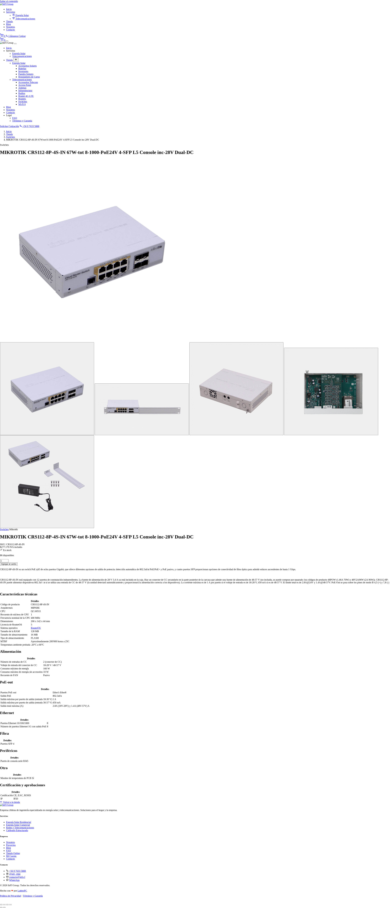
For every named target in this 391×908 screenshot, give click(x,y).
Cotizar (22, 36)
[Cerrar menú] (15, 43)
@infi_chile (14, 874)
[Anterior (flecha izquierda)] (1, 907)
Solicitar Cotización (9, 126)
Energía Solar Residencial (18, 822)
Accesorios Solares (27, 66)
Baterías (22, 68)
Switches (22, 101)
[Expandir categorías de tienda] (15, 60)
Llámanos (13, 36)
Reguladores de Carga (29, 77)
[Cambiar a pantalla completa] (4, 904)
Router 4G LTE (26, 96)
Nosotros (10, 27)
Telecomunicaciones (25, 18)
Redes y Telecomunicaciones (20, 827)
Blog (8, 24)
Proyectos (11, 845)
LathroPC (22, 890)
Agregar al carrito (8, 564)
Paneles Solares (25, 74)
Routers (22, 98)
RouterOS (36, 628)
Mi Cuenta (11, 856)
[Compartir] (7, 904)
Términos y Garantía (22, 120)
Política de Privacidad (10, 896)
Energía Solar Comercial (18, 825)
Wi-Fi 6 (22, 104)
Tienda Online (13, 853)
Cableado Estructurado (17, 830)
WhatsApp (14, 880)
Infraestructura (25, 90)
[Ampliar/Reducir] (1, 904)
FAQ (14, 118)
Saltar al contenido (9, 1)
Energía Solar (22, 15)
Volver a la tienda (11, 802)
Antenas (22, 88)
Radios (21, 93)
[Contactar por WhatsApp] (2, 901)
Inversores (23, 71)
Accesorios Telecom (28, 82)
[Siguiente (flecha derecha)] (4, 907)
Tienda (9, 21)
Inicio (9, 9)
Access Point (24, 85)
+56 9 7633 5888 (30, 126)
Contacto (10, 29)
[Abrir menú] (7, 40)
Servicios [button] (10, 12)
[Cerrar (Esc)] (10, 904)
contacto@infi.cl (17, 877)
